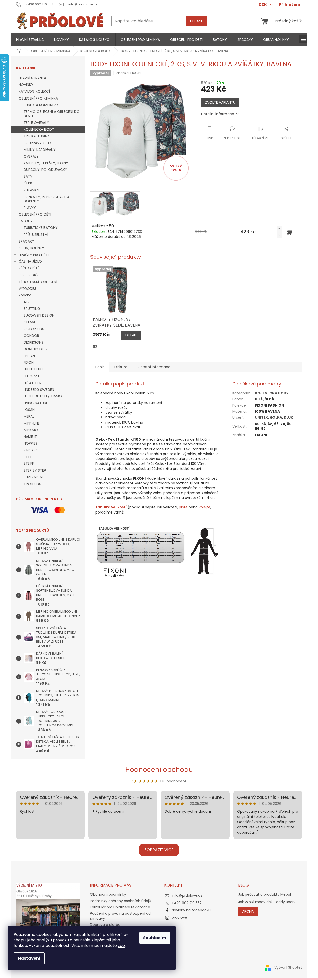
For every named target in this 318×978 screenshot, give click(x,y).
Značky (25, 295)
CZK (263, 4)
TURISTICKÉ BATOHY (41, 227)
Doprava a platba (105, 924)
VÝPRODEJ (27, 288)
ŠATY (28, 176)
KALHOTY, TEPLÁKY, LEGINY (46, 163)
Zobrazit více (159, 850)
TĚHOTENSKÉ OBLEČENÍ (38, 281)
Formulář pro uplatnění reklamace (120, 907)
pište (183, 507)
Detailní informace (217, 113)
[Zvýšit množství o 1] (279, 229)
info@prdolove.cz (187, 895)
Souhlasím (154, 938)
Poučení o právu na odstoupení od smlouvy (120, 916)
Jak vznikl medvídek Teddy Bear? (267, 902)
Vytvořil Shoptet (288, 967)
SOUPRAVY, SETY (38, 142)
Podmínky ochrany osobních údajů (120, 900)
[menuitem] (30, 39)
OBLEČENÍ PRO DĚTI (35, 214)
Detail (131, 335)
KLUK (288, 417)
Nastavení (29, 958)
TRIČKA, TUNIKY (36, 135)
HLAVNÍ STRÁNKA (32, 77)
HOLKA (276, 417)
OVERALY (31, 156)
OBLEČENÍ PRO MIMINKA (38, 98)
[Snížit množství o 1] (279, 235)
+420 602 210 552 (187, 902)
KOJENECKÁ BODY (39, 129)
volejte (204, 507)
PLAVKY (30, 207)
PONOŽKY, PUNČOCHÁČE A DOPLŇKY (46, 199)
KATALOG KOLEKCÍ (34, 91)
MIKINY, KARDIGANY (40, 149)
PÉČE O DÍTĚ (29, 268)
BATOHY (26, 221)
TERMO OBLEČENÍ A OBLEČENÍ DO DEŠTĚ (52, 113)
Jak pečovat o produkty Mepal (264, 894)
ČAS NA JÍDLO (30, 261)
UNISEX (261, 417)
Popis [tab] (99, 366)
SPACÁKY (26, 241)
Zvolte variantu (220, 102)
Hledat (196, 21)
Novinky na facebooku (191, 910)
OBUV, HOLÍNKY (31, 248)
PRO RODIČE (29, 274)
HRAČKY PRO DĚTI (34, 254)
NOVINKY (26, 84)
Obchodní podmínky (108, 894)
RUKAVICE (32, 190)
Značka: (128, 72)
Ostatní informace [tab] (154, 366)
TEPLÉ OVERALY (36, 122)
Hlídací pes (261, 138)
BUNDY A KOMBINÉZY (41, 104)
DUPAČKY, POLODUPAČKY (45, 169)
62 (95, 346)
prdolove (179, 917)
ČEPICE (29, 183)
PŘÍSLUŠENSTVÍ (36, 234)
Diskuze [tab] (120, 366)
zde (121, 945)
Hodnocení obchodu (159, 769)
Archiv (248, 911)
